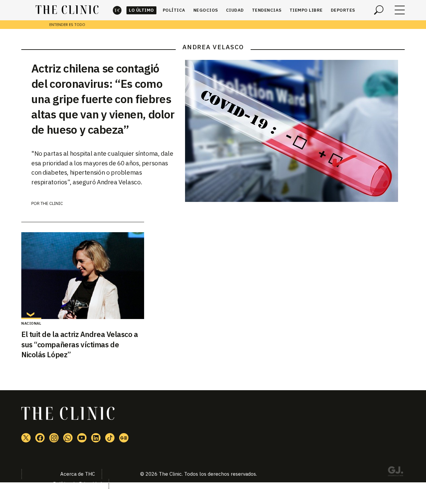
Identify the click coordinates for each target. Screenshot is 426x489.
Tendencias (267, 10)
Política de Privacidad (77, 484)
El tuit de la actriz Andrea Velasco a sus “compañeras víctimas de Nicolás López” (79, 344)
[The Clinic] (67, 10)
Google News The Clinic (123, 437)
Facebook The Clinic (40, 437)
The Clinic (117, 10)
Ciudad (235, 10)
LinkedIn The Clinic (96, 437)
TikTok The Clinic (109, 437)
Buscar (378, 10)
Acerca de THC (77, 474)
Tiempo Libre (306, 10)
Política (174, 10)
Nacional (31, 323)
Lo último (141, 10)
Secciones (400, 10)
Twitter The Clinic (26, 437)
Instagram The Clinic (54, 437)
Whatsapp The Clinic (68, 437)
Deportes (343, 10)
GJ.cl (395, 472)
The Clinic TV (82, 437)
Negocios (205, 10)
